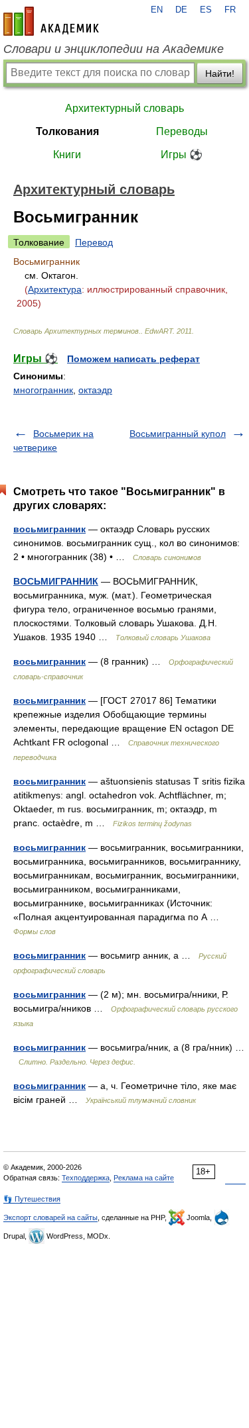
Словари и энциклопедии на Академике (113, 49)
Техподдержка (86, 1178)
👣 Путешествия (31, 1199)
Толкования (67, 131)
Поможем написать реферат (133, 359)
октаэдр (95, 390)
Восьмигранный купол (177, 433)
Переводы (182, 131)
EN (157, 10)
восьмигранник (49, 529)
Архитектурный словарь (124, 108)
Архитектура (55, 289)
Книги (67, 154)
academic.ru (51, 21)
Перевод (94, 242)
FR (230, 10)
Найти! (219, 73)
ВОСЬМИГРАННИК (55, 581)
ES (206, 10)
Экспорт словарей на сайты (50, 1217)
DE (181, 10)
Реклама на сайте (144, 1178)
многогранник (43, 390)
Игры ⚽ (182, 154)
